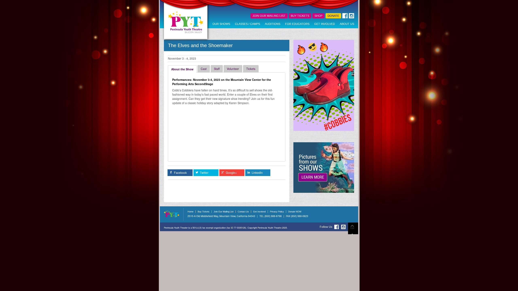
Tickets (250, 69)
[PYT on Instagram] (343, 227)
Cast (204, 69)
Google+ (231, 173)
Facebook (180, 173)
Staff (217, 69)
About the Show (182, 69)
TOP (352, 228)
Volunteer (233, 69)
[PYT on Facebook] (336, 227)
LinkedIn (257, 173)
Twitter (204, 173)
